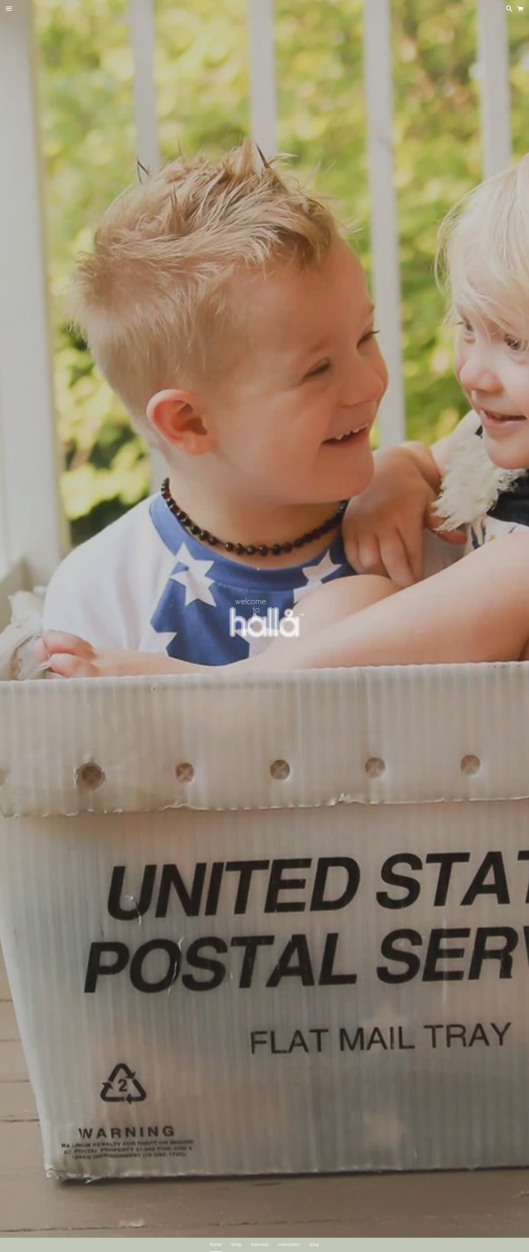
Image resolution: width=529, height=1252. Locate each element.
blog (314, 1244)
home (216, 1244)
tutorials (260, 1244)
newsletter (289, 1244)
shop (236, 1244)
